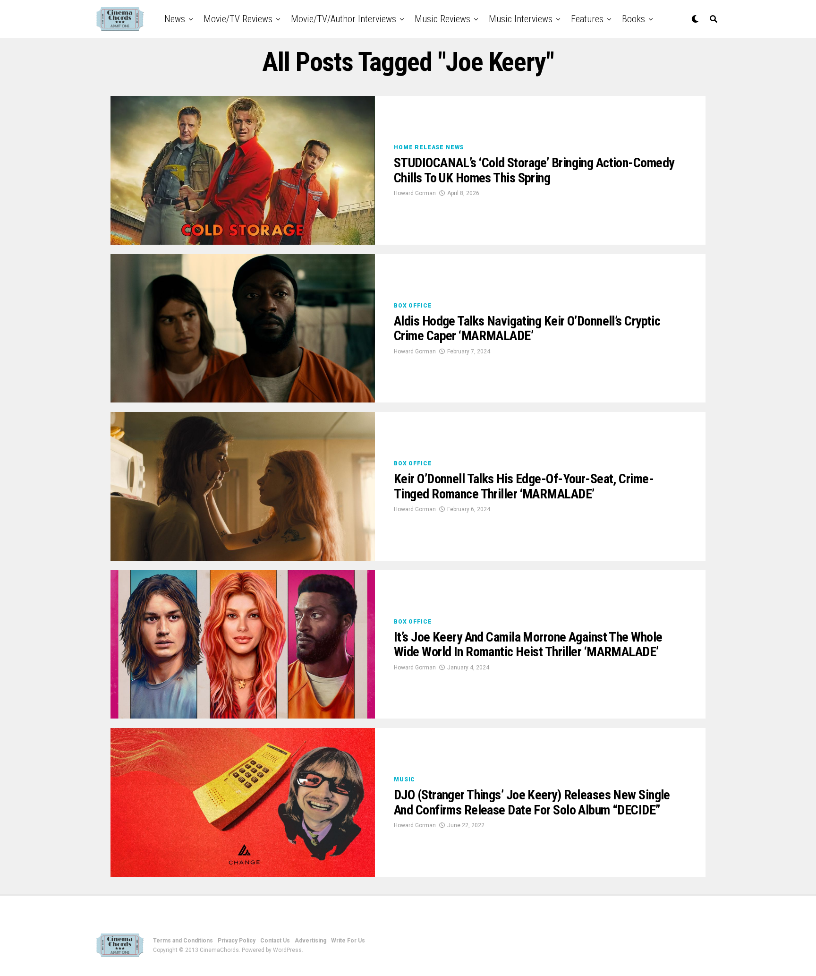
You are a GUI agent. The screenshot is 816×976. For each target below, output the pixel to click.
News (174, 19)
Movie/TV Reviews (238, 19)
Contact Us (275, 940)
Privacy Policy (236, 940)
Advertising (310, 940)
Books (633, 19)
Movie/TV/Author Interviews (343, 19)
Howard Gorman (415, 193)
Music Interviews (520, 19)
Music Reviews (442, 19)
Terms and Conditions (183, 940)
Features (587, 19)
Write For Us (348, 940)
